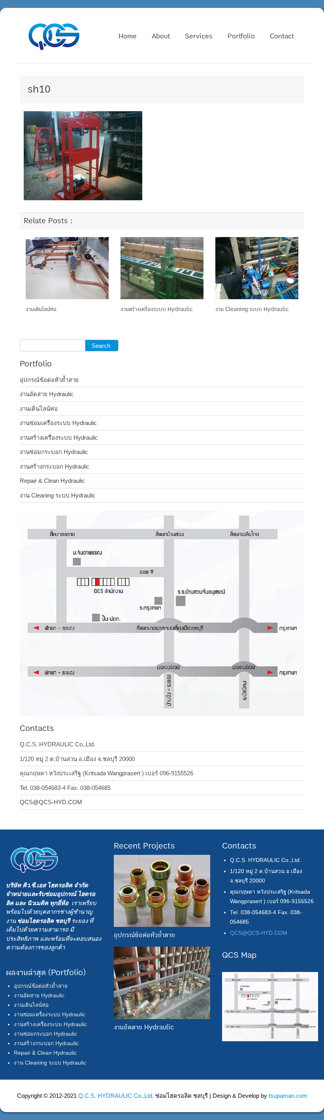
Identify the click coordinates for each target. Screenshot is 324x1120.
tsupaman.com (288, 1095)
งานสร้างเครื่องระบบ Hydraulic (157, 309)
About (161, 36)
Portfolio (241, 36)
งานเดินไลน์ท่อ (41, 309)
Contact (282, 36)
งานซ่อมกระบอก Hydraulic (54, 451)
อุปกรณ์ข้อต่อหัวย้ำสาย (49, 379)
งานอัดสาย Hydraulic (46, 394)
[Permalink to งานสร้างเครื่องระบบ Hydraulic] (162, 267)
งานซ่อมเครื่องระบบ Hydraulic (58, 423)
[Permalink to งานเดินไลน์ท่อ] (67, 267)
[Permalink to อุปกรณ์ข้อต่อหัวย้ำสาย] (162, 890)
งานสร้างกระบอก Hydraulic (54, 466)
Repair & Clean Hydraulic (52, 480)
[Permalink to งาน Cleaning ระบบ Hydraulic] (256, 267)
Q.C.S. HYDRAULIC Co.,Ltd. (116, 1095)
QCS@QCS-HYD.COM (51, 802)
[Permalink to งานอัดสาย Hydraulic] (162, 982)
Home (128, 36)
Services (199, 36)
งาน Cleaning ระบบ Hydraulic (252, 309)
